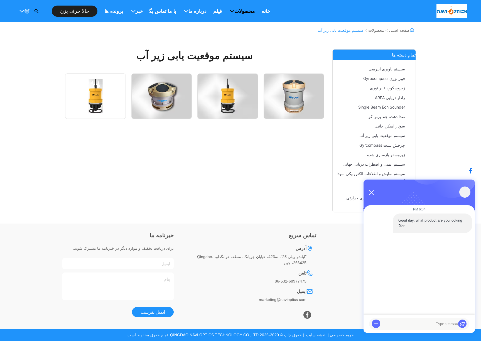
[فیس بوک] (473, 171)
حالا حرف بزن (74, 11)
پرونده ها (114, 11)
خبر (139, 11)
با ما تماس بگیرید (162, 11)
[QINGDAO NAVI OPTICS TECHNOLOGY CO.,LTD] (451, 11)
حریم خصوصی (342, 335)
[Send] (462, 324)
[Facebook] (307, 314)
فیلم (217, 11)
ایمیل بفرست (153, 312)
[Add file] (376, 324)
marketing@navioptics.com (282, 299)
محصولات (244, 11)
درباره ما (197, 11)
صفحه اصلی (399, 30)
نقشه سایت (315, 335)
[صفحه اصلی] (411, 30)
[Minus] (371, 192)
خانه (266, 11)
